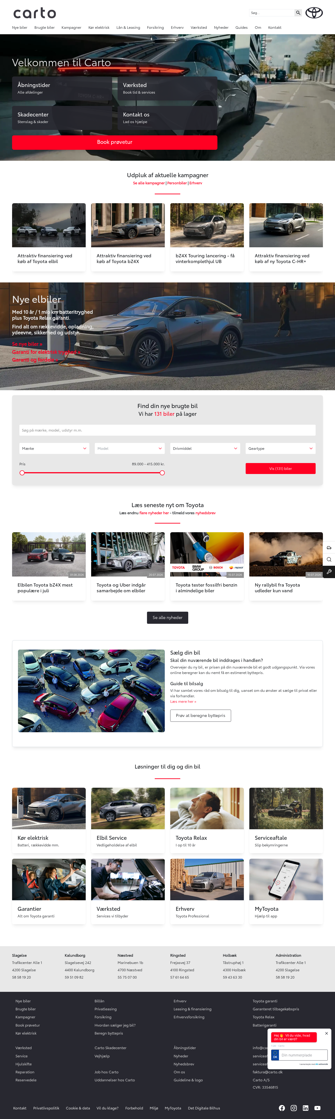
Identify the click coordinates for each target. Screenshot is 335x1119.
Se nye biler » (27, 344)
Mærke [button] (28, 448)
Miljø (154, 1108)
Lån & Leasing (128, 27)
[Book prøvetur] (329, 547)
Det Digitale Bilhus (204, 1108)
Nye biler (19, 27)
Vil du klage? (108, 1108)
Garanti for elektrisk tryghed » (46, 352)
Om (258, 27)
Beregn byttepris (109, 1033)
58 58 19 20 (21, 977)
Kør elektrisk (98, 27)
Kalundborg (75, 955)
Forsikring (155, 27)
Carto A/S (261, 1080)
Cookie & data (78, 1108)
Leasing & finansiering (192, 1009)
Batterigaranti (264, 1025)
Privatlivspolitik (46, 1108)
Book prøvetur (27, 1025)
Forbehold (134, 1108)
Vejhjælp (102, 1056)
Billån (99, 1001)
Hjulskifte (23, 1064)
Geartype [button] (256, 448)
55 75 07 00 (127, 977)
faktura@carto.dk (268, 1072)
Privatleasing (106, 1009)
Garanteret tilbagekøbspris (276, 1009)
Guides (241, 27)
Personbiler (177, 183)
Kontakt (274, 27)
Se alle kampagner (149, 183)
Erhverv (177, 27)
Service (21, 1056)
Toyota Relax (263, 1017)
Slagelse (19, 955)
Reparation (24, 1072)
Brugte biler (44, 27)
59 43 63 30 (232, 977)
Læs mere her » (183, 701)
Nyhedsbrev (184, 1064)
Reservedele (25, 1080)
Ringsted (178, 955)
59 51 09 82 (74, 977)
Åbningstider (185, 1047)
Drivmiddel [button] (182, 448)
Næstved (125, 955)
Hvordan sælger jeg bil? (115, 1025)
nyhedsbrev (206, 513)
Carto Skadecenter (110, 1047)
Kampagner (71, 27)
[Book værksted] (329, 572)
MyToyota (173, 1108)
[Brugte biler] (329, 559)
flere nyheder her (154, 513)
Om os (179, 1072)
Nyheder (221, 27)
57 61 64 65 (179, 977)
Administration (288, 955)
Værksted (199, 27)
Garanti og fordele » (35, 360)
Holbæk (230, 955)
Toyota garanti (265, 1001)
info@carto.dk (265, 1047)
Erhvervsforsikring (189, 1017)
